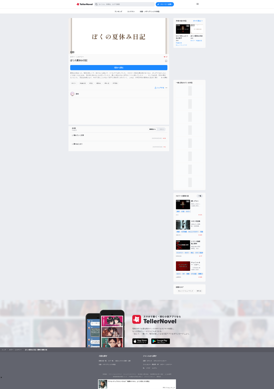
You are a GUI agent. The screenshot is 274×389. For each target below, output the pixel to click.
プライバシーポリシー (149, 376)
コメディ (154, 368)
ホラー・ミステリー (166, 364)
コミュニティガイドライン (129, 374)
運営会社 (159, 376)
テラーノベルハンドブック (115, 374)
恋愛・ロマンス (147, 361)
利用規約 (105, 374)
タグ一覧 (110, 361)
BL (144, 368)
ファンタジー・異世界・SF (151, 364)
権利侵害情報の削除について (120, 376)
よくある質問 (168, 374)
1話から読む (119, 67)
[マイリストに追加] (166, 61)
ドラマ (148, 368)
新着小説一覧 (102, 361)
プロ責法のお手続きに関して (136, 376)
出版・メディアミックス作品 (107, 364)
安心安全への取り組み (143, 374)
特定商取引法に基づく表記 (156, 374)
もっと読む (164, 77)
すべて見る (197, 21)
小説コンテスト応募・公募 (122, 361)
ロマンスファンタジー (160, 361)
